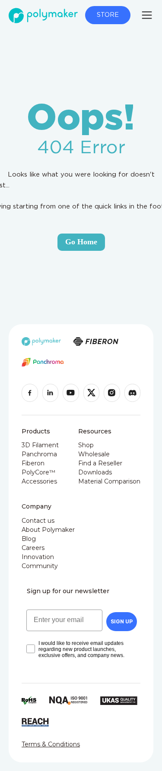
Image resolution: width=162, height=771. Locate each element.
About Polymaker (48, 530)
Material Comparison (109, 481)
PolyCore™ (38, 472)
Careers (33, 548)
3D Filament (40, 445)
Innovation (38, 557)
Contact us (38, 521)
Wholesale (94, 454)
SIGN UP (122, 621)
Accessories (39, 481)
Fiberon (33, 463)
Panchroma (39, 454)
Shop (86, 445)
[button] (146, 15)
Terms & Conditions (51, 744)
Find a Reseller (100, 463)
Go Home (81, 241)
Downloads (95, 472)
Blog (29, 539)
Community (40, 566)
